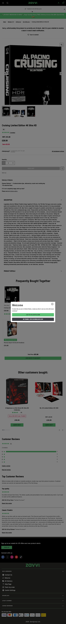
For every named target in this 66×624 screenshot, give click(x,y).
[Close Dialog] (52, 304)
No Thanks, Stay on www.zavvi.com (33, 319)
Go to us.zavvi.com (33, 314)
